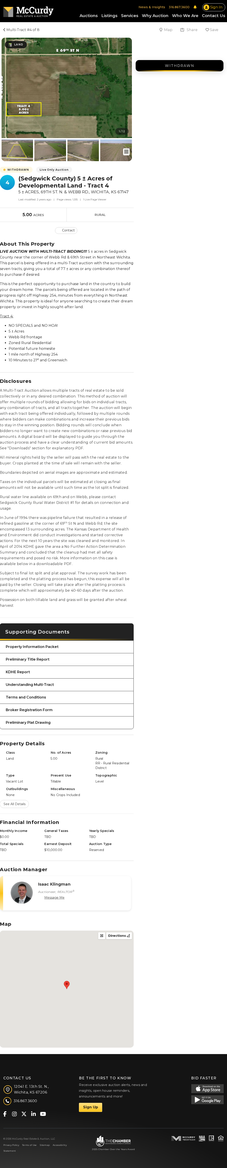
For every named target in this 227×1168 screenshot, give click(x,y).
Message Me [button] (54, 898)
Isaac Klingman (54, 884)
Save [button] (213, 30)
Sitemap (45, 1145)
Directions (117, 936)
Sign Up (90, 1107)
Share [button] (192, 30)
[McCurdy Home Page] (28, 10)
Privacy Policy (11, 1145)
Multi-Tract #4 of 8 (22, 30)
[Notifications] (195, 7)
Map (168, 30)
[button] (66, 230)
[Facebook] (5, 1113)
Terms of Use (29, 1145)
